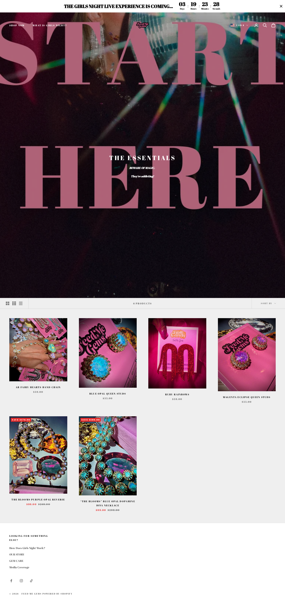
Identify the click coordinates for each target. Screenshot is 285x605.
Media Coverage (19, 567)
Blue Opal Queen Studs (107, 393)
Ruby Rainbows (177, 394)
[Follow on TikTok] (31, 581)
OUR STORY (16, 554)
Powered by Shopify (57, 593)
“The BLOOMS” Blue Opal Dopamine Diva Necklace (107, 503)
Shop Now (17, 25)
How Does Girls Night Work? (27, 548)
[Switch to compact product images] (20, 303)
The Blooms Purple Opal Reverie (38, 499)
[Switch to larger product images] (7, 303)
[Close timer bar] (281, 6)
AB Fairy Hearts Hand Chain (38, 387)
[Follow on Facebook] (11, 581)
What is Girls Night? (50, 25)
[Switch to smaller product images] (14, 303)
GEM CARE (16, 561)
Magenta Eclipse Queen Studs (246, 397)
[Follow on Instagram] (21, 581)
